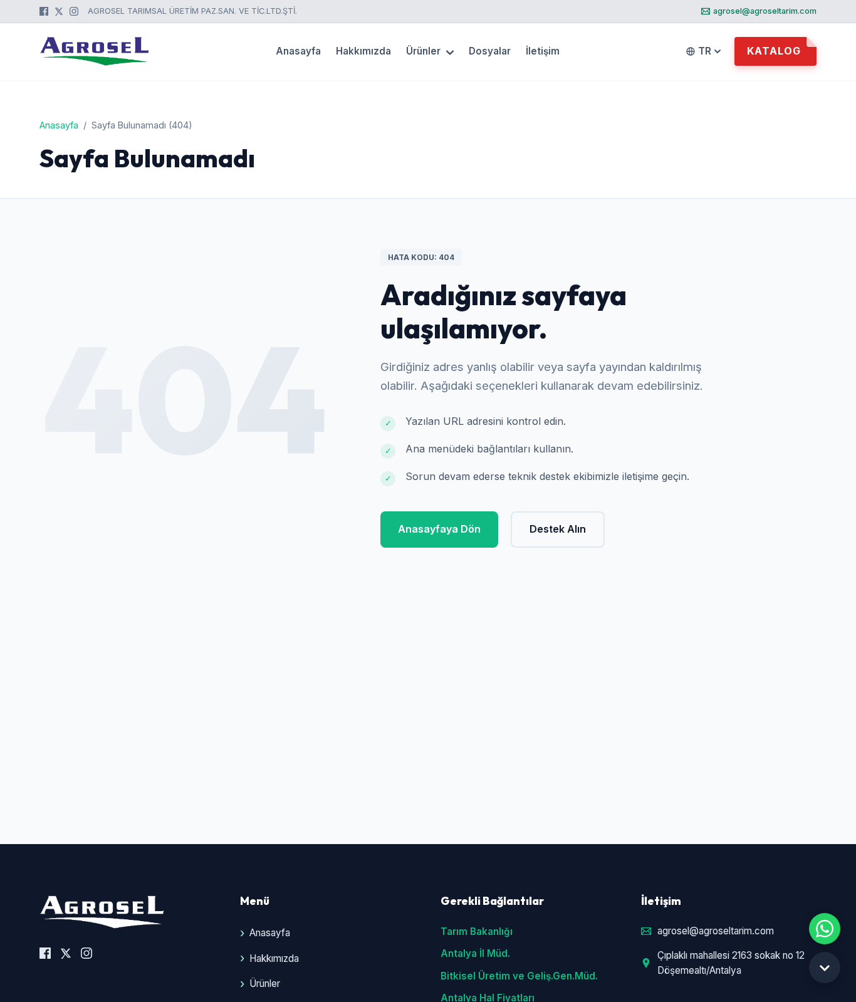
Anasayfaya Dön (439, 529)
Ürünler (424, 52)
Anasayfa (298, 52)
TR (704, 51)
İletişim (543, 52)
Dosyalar (490, 52)
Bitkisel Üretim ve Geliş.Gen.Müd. (519, 976)
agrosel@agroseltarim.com (765, 11)
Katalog (774, 51)
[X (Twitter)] (59, 11)
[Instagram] (74, 11)
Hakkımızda (363, 52)
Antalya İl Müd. (475, 953)
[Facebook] (43, 11)
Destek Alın (558, 529)
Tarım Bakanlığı (477, 931)
